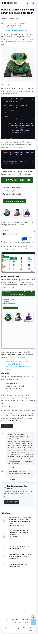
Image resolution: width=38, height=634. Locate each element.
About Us (17, 623)
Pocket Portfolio (14, 548)
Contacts (25, 623)
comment (8, 426)
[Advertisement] (19, 589)
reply (13, 467)
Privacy (10, 623)
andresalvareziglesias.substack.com (17, 30)
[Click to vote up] (8, 467)
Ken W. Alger (13, 537)
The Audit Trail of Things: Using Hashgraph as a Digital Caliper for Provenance (19, 532)
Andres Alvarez (14, 525)
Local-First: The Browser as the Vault (20, 546)
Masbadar (13, 558)
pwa (18, 18)
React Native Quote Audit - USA (18, 564)
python (5, 18)
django (12, 18)
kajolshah (13, 566)
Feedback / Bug (26, 619)
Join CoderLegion (12, 502)
